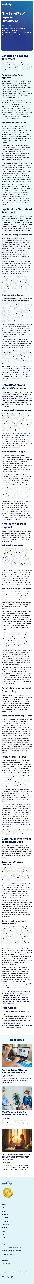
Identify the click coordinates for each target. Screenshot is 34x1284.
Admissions (5, 1224)
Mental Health (6, 1221)
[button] (30, 4)
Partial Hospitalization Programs (12, 1247)
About (4, 1211)
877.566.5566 (6, 1264)
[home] (7, 4)
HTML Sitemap (6, 1238)
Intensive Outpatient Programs (11, 1251)
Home (3, 1208)
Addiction (5, 1218)
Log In (3, 1231)
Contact (4, 1228)
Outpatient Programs (8, 1254)
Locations (5, 1214)
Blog (3, 1234)
